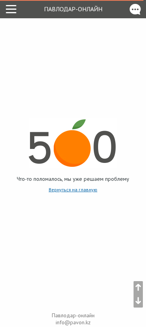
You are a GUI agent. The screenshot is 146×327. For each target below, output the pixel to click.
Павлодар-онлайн (73, 9)
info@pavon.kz (73, 322)
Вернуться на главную (73, 189)
